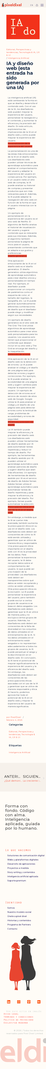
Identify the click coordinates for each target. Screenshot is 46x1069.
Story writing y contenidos (21, 872)
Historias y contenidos (19, 920)
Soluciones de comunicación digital (26, 855)
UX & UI (16, 737)
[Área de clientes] (37, 5)
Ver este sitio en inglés (23, 1011)
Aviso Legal (11, 1013)
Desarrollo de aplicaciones (21, 864)
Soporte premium (16, 880)
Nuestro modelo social (19, 912)
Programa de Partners (19, 924)
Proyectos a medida (18, 868)
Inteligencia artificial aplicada (22, 876)
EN (31, 5)
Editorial (10, 49)
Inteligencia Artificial (18, 58)
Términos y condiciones (18, 1016)
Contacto (12, 929)
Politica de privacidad (18, 1019)
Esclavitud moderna (16, 1022)
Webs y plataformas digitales (22, 860)
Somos (11, 908)
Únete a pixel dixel (17, 916)
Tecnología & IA (27, 52)
